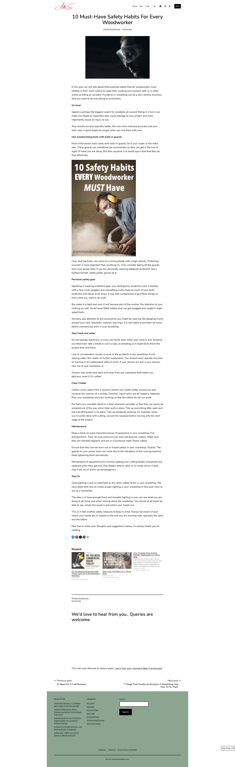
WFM (178, 6)
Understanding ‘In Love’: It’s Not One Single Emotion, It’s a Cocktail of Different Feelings (67, 721)
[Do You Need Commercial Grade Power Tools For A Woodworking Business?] (86, 561)
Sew (141, 6)
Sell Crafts (91, 713)
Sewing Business (93, 717)
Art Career (91, 703)
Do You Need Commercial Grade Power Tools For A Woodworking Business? (86, 573)
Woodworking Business (111, 29)
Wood (134, 6)
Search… (122, 699)
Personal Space (92, 710)
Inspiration (90, 707)
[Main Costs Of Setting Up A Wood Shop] (117, 561)
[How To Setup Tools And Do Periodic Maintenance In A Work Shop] (148, 561)
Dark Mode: (226, 748)
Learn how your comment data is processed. (138, 668)
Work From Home (93, 724)
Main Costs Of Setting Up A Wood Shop (117, 572)
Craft (147, 6)
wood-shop (128, 29)
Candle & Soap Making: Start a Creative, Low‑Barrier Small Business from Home (68, 712)
